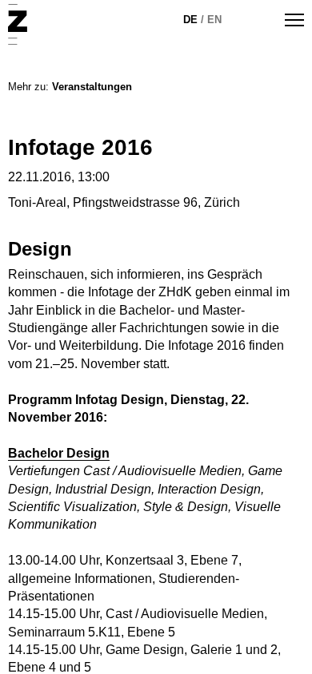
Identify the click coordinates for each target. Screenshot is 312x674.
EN (214, 20)
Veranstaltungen (92, 87)
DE (190, 20)
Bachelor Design (59, 453)
